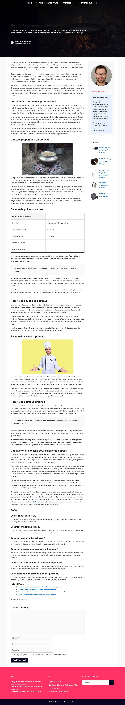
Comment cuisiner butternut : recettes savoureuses (37, 589)
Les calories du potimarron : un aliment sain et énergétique (39, 587)
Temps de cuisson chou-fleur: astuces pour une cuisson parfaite (42, 592)
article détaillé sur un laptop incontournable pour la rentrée (47, 502)
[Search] (111, 682)
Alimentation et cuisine (20, 599)
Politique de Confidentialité (47, 3)
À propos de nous (68, 3)
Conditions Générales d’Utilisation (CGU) (63, 685)
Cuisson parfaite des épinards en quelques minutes (37, 594)
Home (30, 3)
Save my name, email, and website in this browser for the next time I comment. (40, 655)
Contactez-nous (85, 3)
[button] (96, 3)
